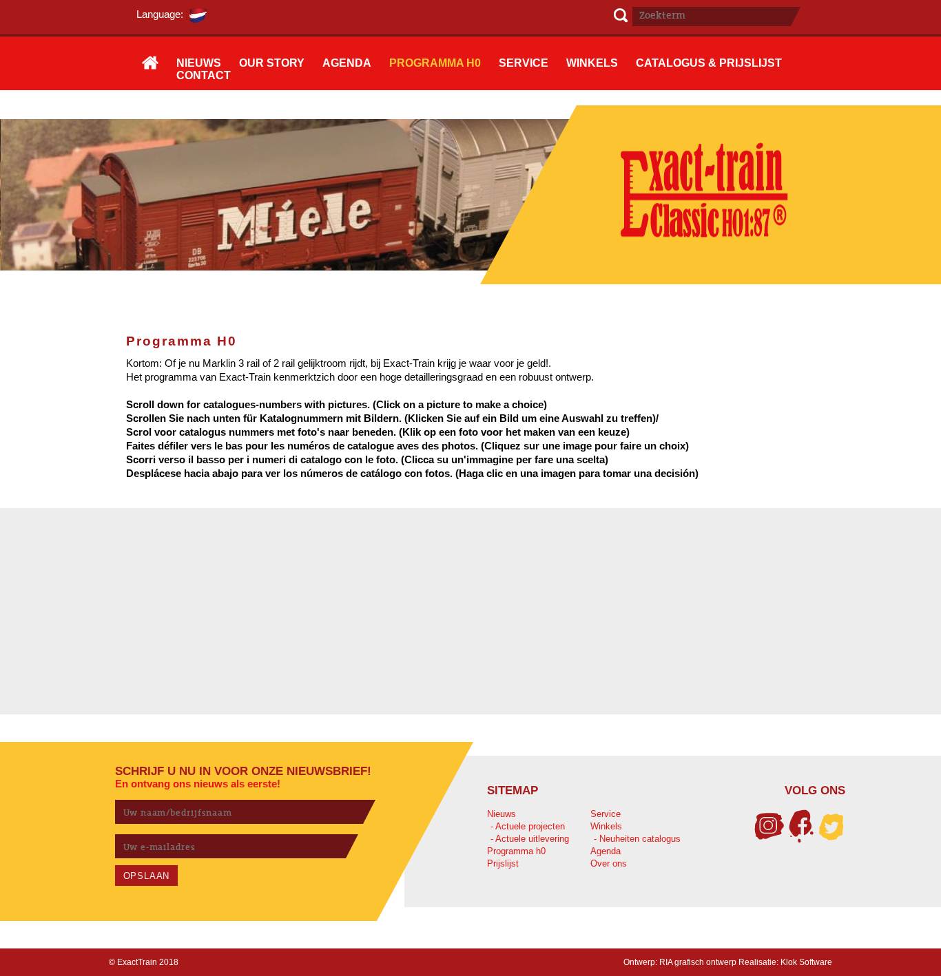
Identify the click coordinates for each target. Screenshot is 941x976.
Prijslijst (503, 863)
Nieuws (501, 814)
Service (605, 814)
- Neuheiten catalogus (637, 839)
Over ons (608, 863)
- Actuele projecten (527, 826)
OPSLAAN (146, 876)
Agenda (605, 851)
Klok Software (806, 962)
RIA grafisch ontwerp (697, 962)
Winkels (606, 826)
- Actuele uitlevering (529, 839)
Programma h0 (516, 851)
